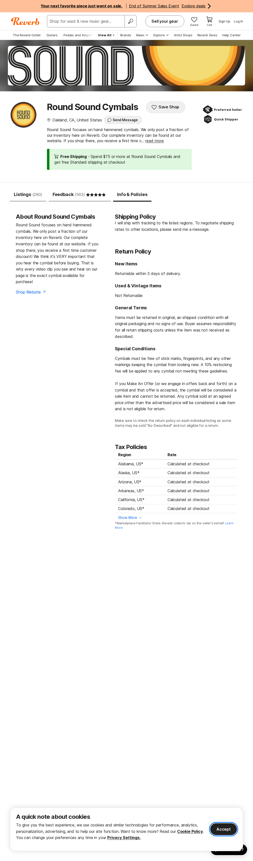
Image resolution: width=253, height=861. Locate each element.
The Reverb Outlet (27, 35)
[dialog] (126, 829)
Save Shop (169, 106)
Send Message (125, 120)
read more (154, 140)
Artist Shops (183, 35)
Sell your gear (164, 21)
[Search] (130, 21)
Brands (125, 35)
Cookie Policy (190, 831)
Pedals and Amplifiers (80, 35)
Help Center (231, 35)
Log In (238, 21)
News (140, 35)
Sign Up (224, 21)
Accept (223, 829)
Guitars (52, 35)
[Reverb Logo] (25, 21)
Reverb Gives (207, 35)
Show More (127, 517)
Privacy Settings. (124, 837)
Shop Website (28, 292)
